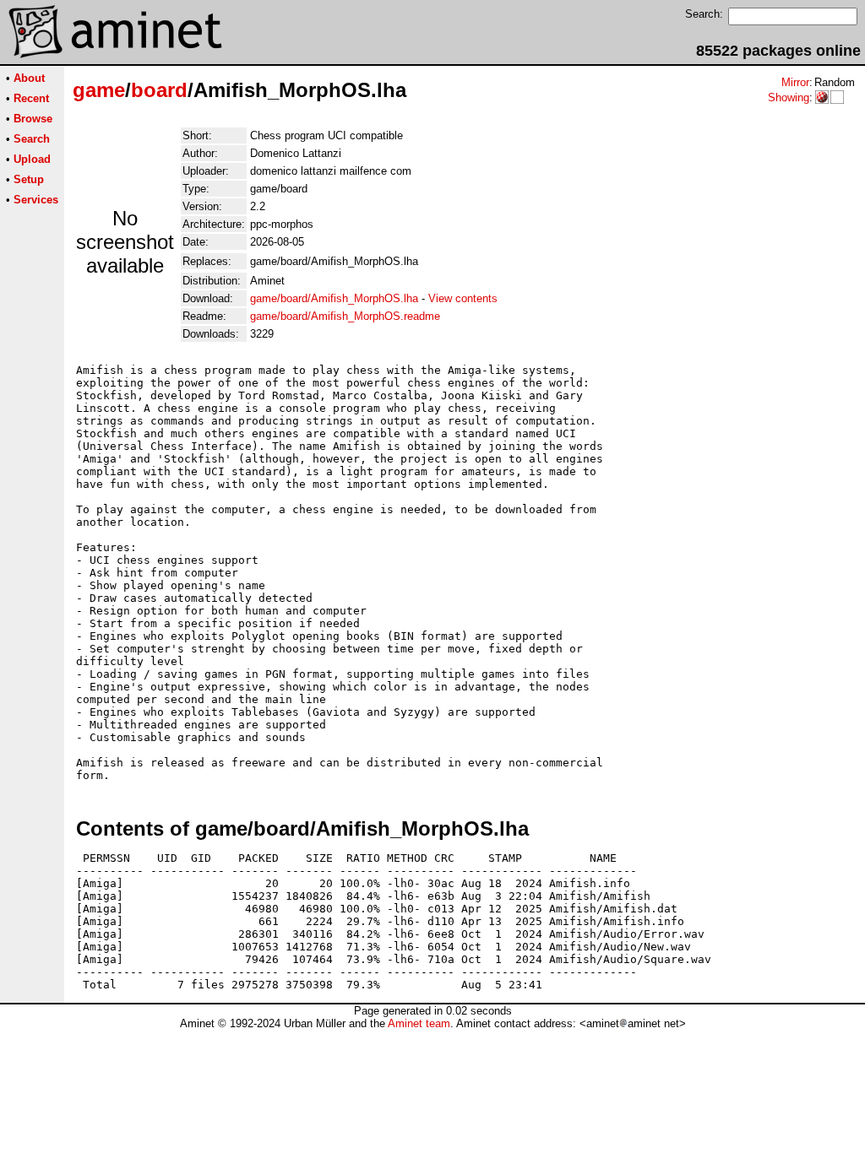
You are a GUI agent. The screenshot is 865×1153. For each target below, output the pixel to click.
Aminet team (419, 1023)
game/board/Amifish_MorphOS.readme (345, 316)
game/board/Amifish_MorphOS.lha (334, 298)
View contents (463, 298)
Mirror (795, 82)
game (99, 89)
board (159, 89)
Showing (788, 97)
